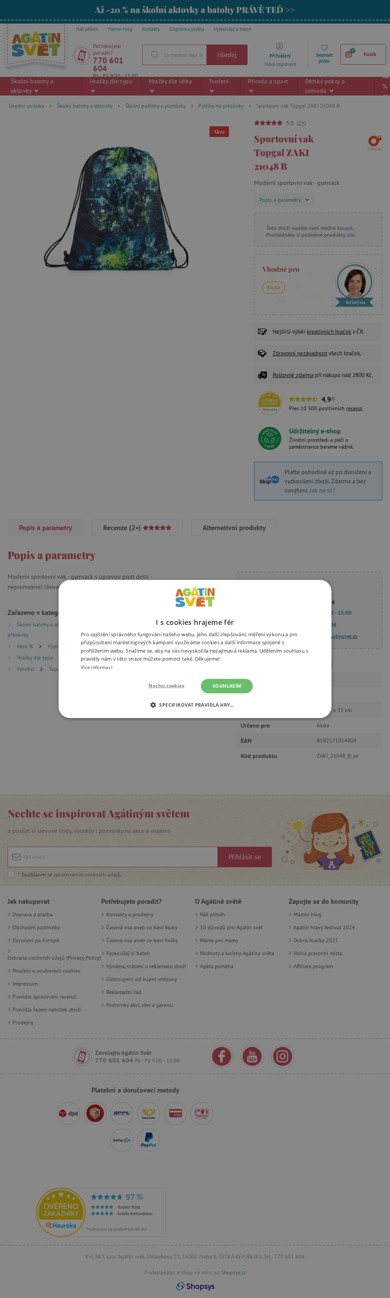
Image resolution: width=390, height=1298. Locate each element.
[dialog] (195, 649)
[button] (195, 705)
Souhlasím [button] (227, 686)
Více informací (96, 667)
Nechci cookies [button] (166, 685)
